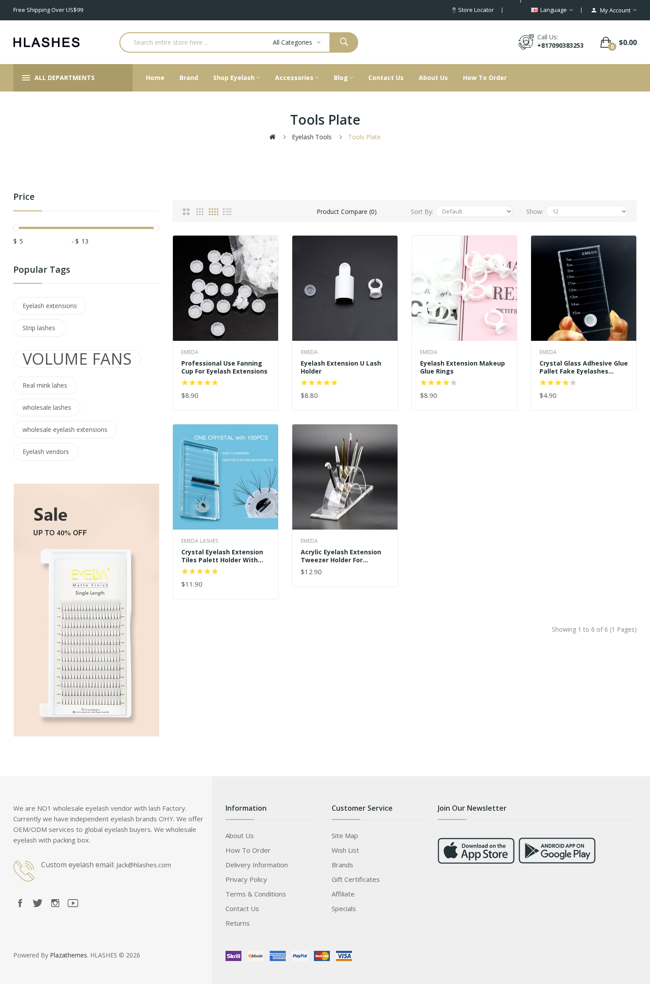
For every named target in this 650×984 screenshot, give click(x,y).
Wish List (345, 850)
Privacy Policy (246, 879)
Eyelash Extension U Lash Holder (341, 367)
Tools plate (364, 137)
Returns (238, 923)
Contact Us (242, 908)
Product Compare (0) (347, 211)
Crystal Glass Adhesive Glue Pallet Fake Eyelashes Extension (583, 367)
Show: (534, 211)
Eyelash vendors (46, 451)
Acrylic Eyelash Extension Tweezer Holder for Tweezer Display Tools (341, 556)
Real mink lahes (45, 385)
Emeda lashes (199, 541)
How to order (248, 850)
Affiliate (343, 893)
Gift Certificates (356, 879)
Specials (344, 908)
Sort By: (422, 211)
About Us (240, 835)
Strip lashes (40, 328)
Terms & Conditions (256, 893)
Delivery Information (257, 864)
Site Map (345, 835)
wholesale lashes (47, 407)
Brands (342, 864)
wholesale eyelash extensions (65, 429)
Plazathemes (68, 955)
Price (23, 196)
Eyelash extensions (50, 305)
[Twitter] (37, 903)
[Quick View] (225, 288)
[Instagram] (55, 903)
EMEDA (190, 352)
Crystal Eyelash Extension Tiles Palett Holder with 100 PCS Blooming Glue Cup (224, 556)
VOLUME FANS (77, 359)
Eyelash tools (312, 137)
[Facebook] (20, 903)
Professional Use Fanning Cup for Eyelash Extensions (224, 367)
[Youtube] (73, 903)
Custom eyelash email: (78, 865)
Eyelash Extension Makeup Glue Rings (462, 367)
